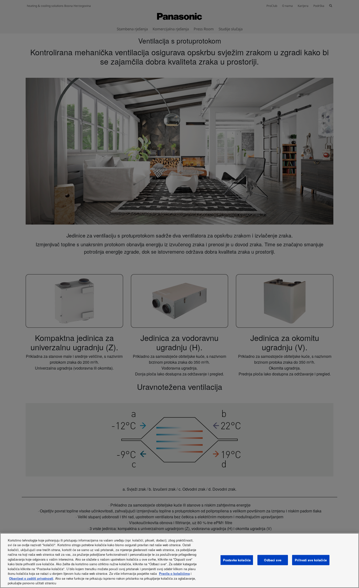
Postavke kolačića (237, 560)
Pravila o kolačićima (174, 573)
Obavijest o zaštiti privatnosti (31, 578)
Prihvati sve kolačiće (311, 560)
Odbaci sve (272, 560)
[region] (179, 560)
